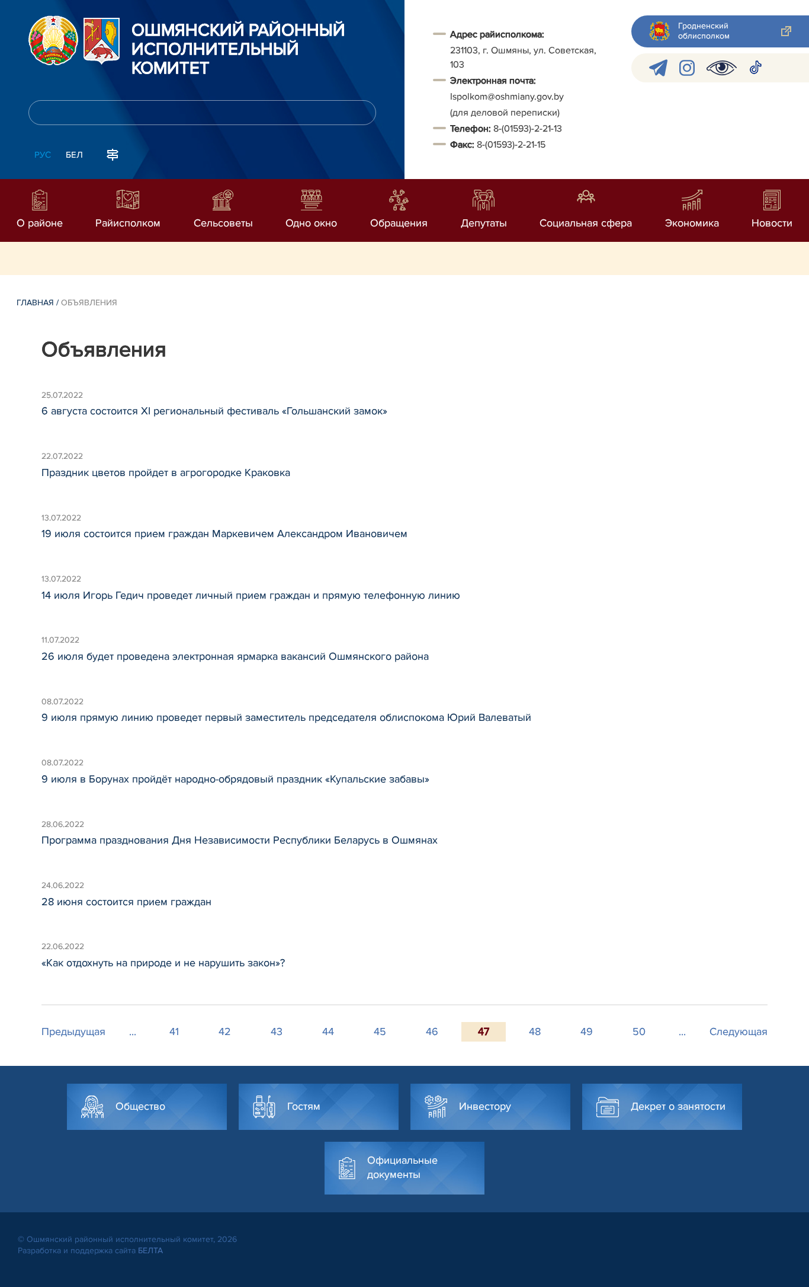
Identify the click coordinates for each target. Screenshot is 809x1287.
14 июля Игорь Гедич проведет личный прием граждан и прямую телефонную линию (250, 595)
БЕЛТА (150, 1251)
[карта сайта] (112, 153)
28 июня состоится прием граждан (126, 901)
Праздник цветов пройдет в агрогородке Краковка (165, 472)
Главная (35, 303)
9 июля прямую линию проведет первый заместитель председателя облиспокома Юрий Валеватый (286, 717)
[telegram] (658, 67)
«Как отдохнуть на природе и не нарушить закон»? (163, 962)
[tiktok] (756, 67)
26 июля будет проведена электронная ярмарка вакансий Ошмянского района (235, 656)
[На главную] (53, 40)
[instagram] (687, 67)
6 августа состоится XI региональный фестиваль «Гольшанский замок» (214, 410)
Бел (74, 154)
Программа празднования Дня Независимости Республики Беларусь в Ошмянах (239, 840)
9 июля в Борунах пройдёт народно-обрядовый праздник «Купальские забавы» (235, 778)
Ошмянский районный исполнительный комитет (238, 49)
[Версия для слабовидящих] (722, 67)
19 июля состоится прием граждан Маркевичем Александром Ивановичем (224, 533)
